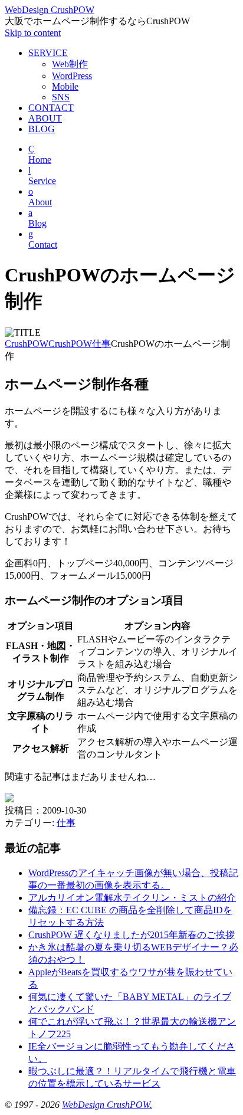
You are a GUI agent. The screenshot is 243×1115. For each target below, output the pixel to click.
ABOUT (45, 118)
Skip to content (33, 33)
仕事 (101, 344)
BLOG (41, 129)
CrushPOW (26, 344)
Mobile (65, 86)
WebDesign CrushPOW (49, 10)
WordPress (72, 76)
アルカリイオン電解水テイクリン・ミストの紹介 (132, 898)
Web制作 (70, 64)
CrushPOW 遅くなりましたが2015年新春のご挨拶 (131, 935)
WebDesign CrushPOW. (107, 1105)
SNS (61, 97)
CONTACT (51, 108)
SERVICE (48, 53)
